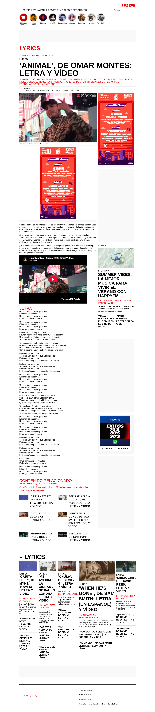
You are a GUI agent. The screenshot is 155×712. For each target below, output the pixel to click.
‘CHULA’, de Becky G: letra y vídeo (40, 516)
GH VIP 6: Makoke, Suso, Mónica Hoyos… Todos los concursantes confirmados (53, 487)
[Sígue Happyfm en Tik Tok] (133, 6)
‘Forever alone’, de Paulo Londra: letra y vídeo (45, 634)
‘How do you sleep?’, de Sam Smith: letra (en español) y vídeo (95, 634)
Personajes (79, 10)
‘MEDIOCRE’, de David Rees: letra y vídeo (41, 537)
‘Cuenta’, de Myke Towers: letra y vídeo (27, 624)
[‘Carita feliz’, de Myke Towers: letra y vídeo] (23, 497)
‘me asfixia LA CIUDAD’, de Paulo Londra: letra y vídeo (79, 501)
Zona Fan (39, 10)
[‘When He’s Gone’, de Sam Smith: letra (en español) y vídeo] (62, 514)
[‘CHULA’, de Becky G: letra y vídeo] (23, 514)
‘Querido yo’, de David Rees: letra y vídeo (125, 618)
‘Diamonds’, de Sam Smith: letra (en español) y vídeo (96, 646)
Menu (20, 10)
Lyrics (29, 48)
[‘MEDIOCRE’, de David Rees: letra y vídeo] (23, 534)
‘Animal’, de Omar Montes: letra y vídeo (75, 69)
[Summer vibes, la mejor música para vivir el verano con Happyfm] (116, 258)
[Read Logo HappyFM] (32, 5)
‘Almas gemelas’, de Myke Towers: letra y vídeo (26, 642)
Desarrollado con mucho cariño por (98, 704)
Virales (65, 10)
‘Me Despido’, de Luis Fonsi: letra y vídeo (79, 537)
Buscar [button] (134, 10)
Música (27, 10)
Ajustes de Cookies (85, 699)
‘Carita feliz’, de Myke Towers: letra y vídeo (41, 501)
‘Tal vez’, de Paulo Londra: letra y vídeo (47, 652)
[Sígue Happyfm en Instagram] (126, 6)
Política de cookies (85, 695)
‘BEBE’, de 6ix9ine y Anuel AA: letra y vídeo (38, 484)
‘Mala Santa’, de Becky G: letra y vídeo (64, 615)
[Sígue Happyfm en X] (130, 6)
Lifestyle (52, 10)
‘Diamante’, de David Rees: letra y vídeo (125, 632)
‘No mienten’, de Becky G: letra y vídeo (66, 632)
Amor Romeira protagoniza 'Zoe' (125, 320)
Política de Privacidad (86, 690)
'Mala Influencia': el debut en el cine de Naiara (106, 321)
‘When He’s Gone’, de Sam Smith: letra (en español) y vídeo (79, 520)
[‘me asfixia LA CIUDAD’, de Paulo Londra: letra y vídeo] (62, 497)
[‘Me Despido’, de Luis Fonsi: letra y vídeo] (62, 534)
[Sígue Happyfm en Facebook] (123, 6)
